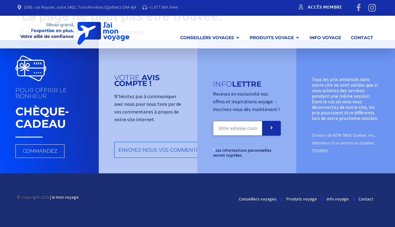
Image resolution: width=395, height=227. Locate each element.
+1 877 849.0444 (163, 7)
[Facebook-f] (358, 7)
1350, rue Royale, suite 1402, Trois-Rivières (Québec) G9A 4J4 (79, 7)
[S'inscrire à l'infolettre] (271, 128)
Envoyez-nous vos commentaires (164, 150)
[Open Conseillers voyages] (237, 37)
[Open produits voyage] (297, 37)
